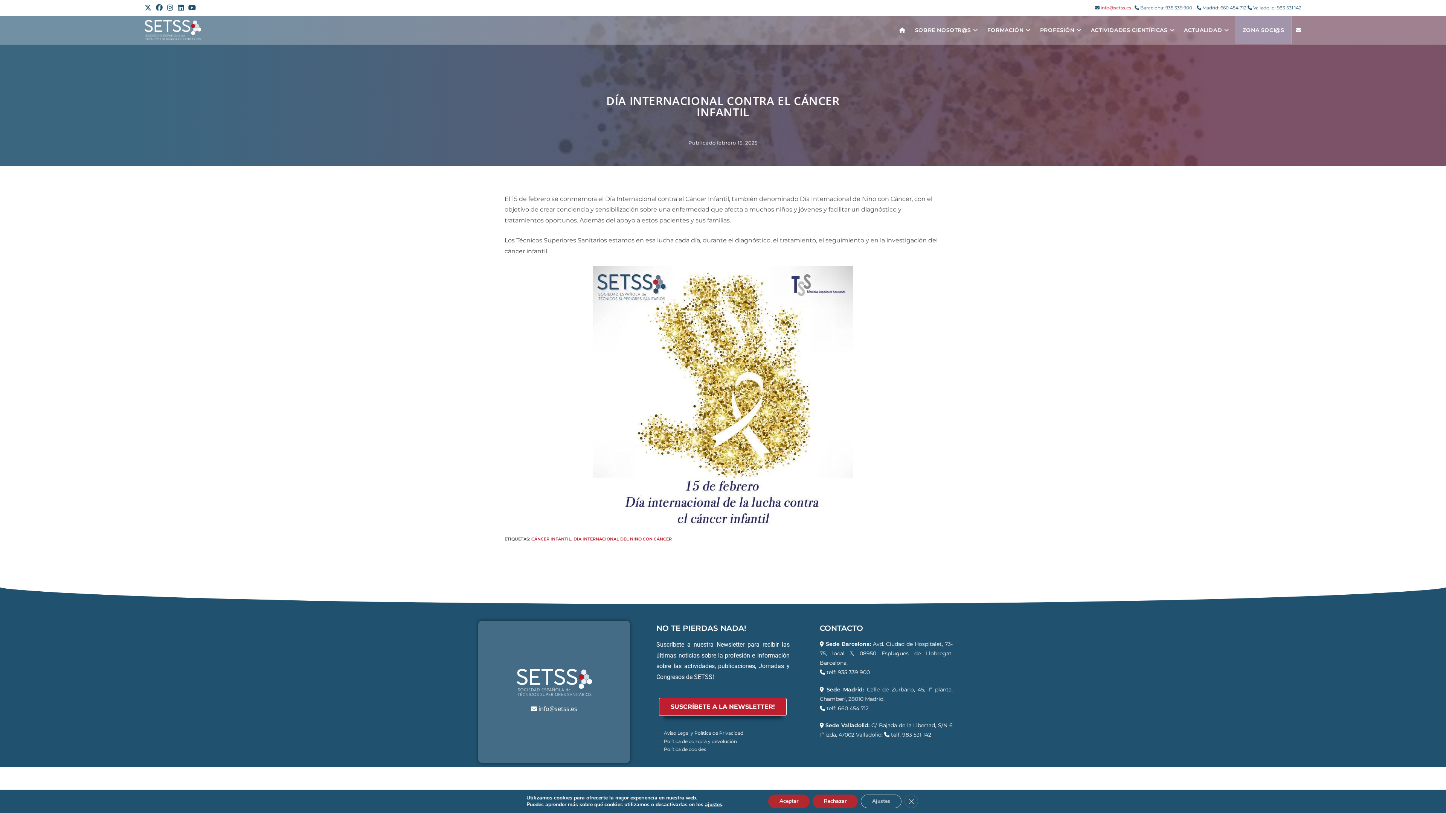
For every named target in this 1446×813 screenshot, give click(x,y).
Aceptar (788, 801)
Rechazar (835, 801)
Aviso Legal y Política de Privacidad (703, 733)
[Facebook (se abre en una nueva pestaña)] (159, 8)
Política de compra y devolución (700, 741)
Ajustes (881, 801)
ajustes (713, 804)
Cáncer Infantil (551, 539)
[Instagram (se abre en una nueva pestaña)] (170, 8)
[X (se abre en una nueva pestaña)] (149, 8)
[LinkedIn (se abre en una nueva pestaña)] (180, 8)
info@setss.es (1116, 8)
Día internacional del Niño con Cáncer (623, 539)
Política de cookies (685, 749)
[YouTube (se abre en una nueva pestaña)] (192, 8)
